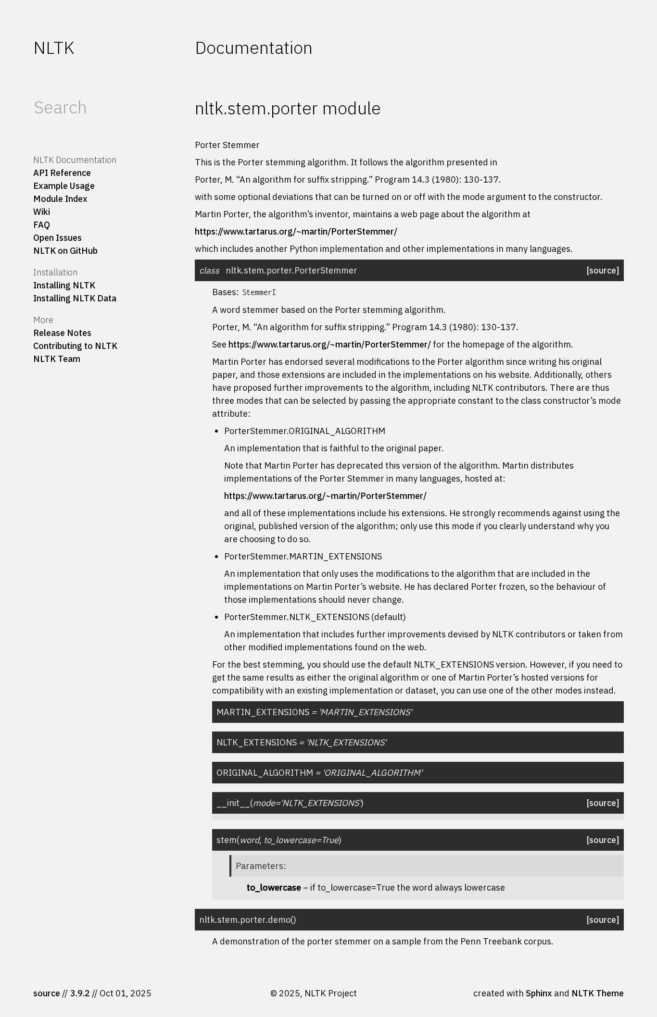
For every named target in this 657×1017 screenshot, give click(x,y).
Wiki (41, 211)
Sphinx (539, 993)
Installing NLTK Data (74, 298)
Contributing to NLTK (75, 345)
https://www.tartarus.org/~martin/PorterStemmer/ (296, 231)
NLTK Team (56, 358)
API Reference (62, 172)
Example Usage (64, 185)
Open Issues (57, 237)
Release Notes (62, 332)
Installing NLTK (64, 285)
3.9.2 (80, 993)
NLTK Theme (597, 993)
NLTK (53, 47)
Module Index (60, 198)
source (46, 993)
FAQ (41, 224)
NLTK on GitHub (65, 250)
